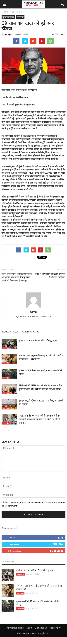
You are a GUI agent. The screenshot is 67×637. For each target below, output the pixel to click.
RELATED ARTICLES (10, 332)
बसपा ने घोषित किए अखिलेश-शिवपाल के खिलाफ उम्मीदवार (50, 276)
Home (5, 11)
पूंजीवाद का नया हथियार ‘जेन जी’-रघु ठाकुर (38, 340)
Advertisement (15, 627)
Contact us (41, 627)
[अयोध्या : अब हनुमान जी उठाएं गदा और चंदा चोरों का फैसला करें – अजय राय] (9, 359)
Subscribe (56, 550)
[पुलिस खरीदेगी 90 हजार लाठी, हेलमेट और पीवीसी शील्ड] (9, 374)
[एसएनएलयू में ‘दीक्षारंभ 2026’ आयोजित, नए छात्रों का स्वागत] (9, 404)
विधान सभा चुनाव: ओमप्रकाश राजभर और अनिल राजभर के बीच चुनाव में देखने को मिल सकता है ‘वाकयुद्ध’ (17, 277)
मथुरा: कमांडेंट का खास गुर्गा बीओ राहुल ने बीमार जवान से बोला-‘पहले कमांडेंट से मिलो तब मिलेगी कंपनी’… (39, 419)
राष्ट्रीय (20, 17)
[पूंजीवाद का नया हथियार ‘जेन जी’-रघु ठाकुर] (9, 344)
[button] (62, 4)
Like (60, 537)
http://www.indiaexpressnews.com (33, 316)
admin (8, 34)
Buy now (55, 627)
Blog (29, 627)
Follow (58, 544)
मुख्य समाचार (8, 17)
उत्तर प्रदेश (5, 363)
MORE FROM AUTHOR (31, 332)
